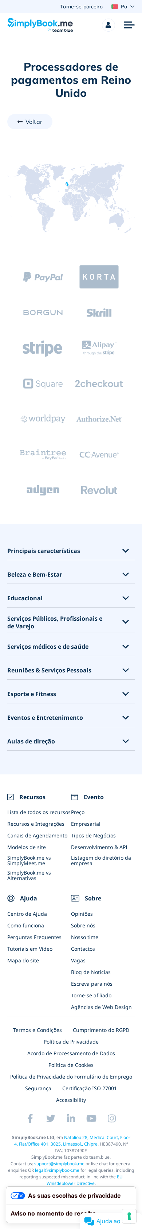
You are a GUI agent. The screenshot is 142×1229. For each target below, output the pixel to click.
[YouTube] (91, 1118)
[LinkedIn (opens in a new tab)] (71, 1118)
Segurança (38, 1088)
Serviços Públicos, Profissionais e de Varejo (54, 622)
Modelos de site (26, 847)
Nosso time (84, 937)
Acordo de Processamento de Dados (71, 1053)
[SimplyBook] (40, 25)
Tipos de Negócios (93, 835)
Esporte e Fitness (31, 694)
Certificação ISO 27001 (89, 1088)
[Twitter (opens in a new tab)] (50, 1118)
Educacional (25, 598)
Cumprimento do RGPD (101, 1029)
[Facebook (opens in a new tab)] (30, 1118)
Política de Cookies (71, 1064)
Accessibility (71, 1099)
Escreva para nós (92, 983)
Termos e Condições (37, 1029)
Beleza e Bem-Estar (34, 574)
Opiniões (82, 913)
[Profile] (108, 25)
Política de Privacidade (71, 1041)
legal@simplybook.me (57, 1170)
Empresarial (85, 823)
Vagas (78, 960)
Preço (77, 812)
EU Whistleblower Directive (85, 1180)
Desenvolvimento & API (99, 847)
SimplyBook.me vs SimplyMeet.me (29, 860)
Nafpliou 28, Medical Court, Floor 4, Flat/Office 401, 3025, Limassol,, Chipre (72, 1140)
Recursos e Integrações (35, 823)
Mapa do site (23, 960)
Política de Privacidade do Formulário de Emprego (71, 1076)
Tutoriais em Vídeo (29, 948)
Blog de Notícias (91, 972)
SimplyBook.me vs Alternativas (29, 875)
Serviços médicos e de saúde (47, 647)
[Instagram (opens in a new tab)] (112, 1118)
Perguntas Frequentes (34, 937)
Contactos (83, 948)
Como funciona (25, 925)
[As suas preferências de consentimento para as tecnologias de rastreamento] (129, 1216)
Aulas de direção (31, 741)
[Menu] (129, 25)
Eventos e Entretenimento (45, 718)
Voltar (33, 121)
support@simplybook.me (59, 1164)
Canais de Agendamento (37, 835)
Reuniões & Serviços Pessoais (49, 670)
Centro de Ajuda (27, 913)
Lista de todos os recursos (39, 812)
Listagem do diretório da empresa (101, 860)
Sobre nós (83, 925)
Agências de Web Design (101, 1007)
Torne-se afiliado (91, 995)
